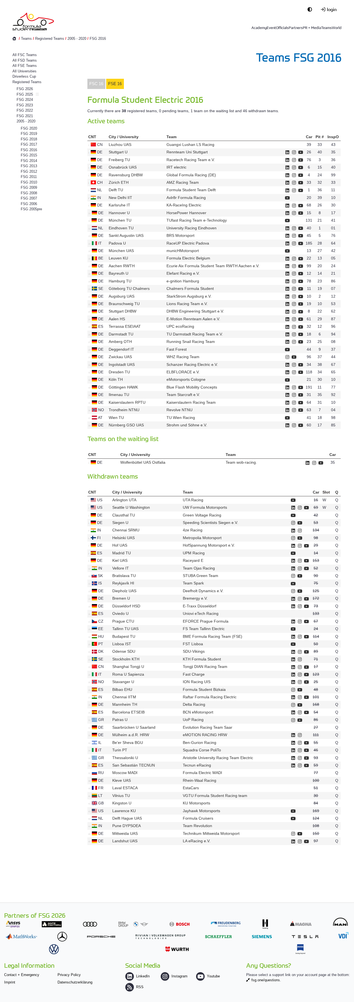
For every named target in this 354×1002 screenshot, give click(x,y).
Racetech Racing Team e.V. (190, 160)
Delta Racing (194, 704)
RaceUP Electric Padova (187, 243)
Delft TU (116, 190)
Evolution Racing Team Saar (207, 727)
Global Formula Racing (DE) (191, 175)
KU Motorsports (196, 803)
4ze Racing (192, 530)
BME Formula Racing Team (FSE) (212, 636)
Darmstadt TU (121, 334)
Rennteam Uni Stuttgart (187, 152)
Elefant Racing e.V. (183, 273)
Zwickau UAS (120, 357)
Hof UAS (119, 545)
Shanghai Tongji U (128, 666)
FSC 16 (96, 83)
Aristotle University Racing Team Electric (218, 758)
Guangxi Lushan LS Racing (190, 144)
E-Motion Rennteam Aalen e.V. (193, 319)
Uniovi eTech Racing (200, 613)
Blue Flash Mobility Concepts (191, 387)
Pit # (320, 137)
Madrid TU (121, 553)
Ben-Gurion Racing (199, 742)
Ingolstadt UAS (122, 364)
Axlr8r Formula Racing (186, 197)
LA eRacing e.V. (196, 841)
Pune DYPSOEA (126, 825)
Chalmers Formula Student (190, 288)
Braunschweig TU (124, 303)
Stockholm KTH (125, 659)
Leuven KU (118, 258)
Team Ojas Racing (199, 568)
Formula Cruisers (198, 818)
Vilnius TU (121, 795)
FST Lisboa (193, 644)
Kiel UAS (119, 560)
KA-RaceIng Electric (183, 205)
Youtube (213, 976)
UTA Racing (193, 500)
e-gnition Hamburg (182, 281)
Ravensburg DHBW (126, 175)
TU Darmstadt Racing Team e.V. (194, 334)
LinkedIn (143, 976)
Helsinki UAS (123, 538)
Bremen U (121, 598)
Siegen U (120, 522)
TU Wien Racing (180, 417)
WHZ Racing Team (182, 357)
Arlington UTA (124, 500)
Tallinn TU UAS (125, 628)
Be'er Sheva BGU (127, 742)
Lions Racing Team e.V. (187, 303)
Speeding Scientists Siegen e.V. (210, 522)
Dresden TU (119, 372)
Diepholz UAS (124, 591)
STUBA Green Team (200, 575)
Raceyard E (193, 560)
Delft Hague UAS (127, 818)
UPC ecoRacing (180, 326)
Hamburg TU (120, 281)
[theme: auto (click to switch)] (311, 9)
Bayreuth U (118, 273)
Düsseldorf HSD (126, 606)
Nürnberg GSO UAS (126, 425)
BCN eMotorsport (198, 712)
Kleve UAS (121, 780)
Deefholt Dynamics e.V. (203, 591)
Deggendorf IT (121, 349)
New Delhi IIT (120, 197)
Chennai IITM (124, 697)
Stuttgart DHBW (122, 311)
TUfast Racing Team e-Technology (196, 220)
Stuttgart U (118, 152)
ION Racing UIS (196, 682)
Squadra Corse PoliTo (202, 750)
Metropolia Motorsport (202, 538)
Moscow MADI (124, 772)
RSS (140, 987)
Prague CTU (123, 621)
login (332, 9)
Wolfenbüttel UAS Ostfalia (142, 462)
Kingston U (121, 803)
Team (171, 137)
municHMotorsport (182, 250)
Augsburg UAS (121, 296)
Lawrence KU (124, 811)
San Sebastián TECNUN (133, 765)
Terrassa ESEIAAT (125, 326)
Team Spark (193, 583)
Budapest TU (123, 636)
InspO (333, 137)
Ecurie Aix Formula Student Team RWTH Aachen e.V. (212, 266)
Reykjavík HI (123, 583)
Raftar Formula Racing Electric (209, 697)
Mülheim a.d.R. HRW (130, 735)
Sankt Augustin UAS (126, 235)
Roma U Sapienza (128, 674)
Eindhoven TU (121, 228)
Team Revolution (197, 825)
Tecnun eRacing (197, 765)
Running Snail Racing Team (190, 341)
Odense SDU (123, 651)
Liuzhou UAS (120, 144)
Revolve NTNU (179, 410)
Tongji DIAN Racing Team (205, 666)
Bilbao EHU (122, 689)
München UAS (121, 250)
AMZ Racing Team (182, 182)
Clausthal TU (123, 515)
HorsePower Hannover (186, 213)
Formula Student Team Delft (191, 190)
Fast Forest (176, 349)
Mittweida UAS (125, 833)
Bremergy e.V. (195, 598)
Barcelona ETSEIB (128, 712)
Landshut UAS (124, 841)
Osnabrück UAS (123, 167)
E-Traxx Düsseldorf (199, 606)
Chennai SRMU (125, 530)
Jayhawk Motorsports (201, 811)
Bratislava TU (124, 575)
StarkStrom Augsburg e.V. (189, 296)
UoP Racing (193, 719)
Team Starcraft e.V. (183, 394)
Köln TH (116, 379)
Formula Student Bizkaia (204, 689)
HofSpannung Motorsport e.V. (209, 545)
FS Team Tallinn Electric (204, 628)
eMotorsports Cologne (185, 379)
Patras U (119, 719)
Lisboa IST (121, 644)
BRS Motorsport (181, 235)
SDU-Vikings (194, 651)
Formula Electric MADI (202, 772)
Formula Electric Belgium (188, 258)
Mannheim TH (124, 704)
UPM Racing (194, 553)
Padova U (117, 243)
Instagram (179, 976)
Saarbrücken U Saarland (133, 727)
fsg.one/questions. (266, 980)
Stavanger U (123, 682)
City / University (124, 137)
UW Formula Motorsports (205, 507)
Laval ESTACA (124, 788)
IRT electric (176, 167)
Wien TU (116, 417)
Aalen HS (117, 319)
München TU (120, 220)
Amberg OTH (120, 341)
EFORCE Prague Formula (205, 621)
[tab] (96, 84)
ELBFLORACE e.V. (183, 372)
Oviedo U (120, 613)
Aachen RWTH (122, 266)
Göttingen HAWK (123, 387)
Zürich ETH (119, 182)
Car (309, 137)
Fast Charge (194, 674)
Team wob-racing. (241, 462)
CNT (92, 137)
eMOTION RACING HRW (205, 735)
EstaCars (191, 788)
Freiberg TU (119, 160)
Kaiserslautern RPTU (127, 402)
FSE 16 (115, 83)
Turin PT (119, 750)
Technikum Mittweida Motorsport (211, 833)
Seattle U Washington (131, 507)
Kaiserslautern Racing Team (191, 402)
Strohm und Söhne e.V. (186, 425)
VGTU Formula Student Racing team (215, 795)
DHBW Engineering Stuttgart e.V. (195, 311)
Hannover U (119, 213)
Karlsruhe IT (119, 205)
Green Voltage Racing (202, 515)
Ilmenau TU (119, 394)
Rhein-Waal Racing (199, 780)
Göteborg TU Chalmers (129, 288)
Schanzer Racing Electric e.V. (192, 364)
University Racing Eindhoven (191, 228)
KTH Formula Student (202, 659)
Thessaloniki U (125, 758)
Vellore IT (120, 568)
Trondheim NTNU (124, 410)
